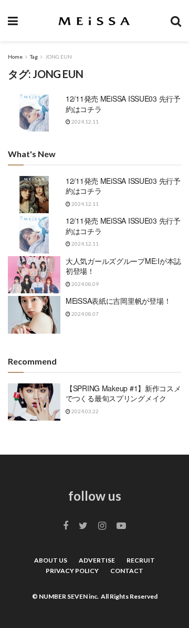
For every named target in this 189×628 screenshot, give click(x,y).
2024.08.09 (84, 284)
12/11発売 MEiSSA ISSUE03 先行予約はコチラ (123, 103)
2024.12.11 (84, 121)
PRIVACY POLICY (72, 571)
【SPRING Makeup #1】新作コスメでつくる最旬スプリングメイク (123, 393)
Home (15, 56)
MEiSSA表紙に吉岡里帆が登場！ (118, 300)
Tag (34, 56)
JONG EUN (58, 56)
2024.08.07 (84, 314)
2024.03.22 (84, 411)
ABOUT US (50, 560)
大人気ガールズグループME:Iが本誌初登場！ (123, 266)
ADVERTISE (97, 560)
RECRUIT (141, 560)
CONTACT (126, 571)
